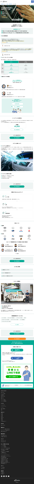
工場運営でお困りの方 (4, 436)
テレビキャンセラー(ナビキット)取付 (6, 321)
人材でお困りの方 (3, 435)
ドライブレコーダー (3, 406)
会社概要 (2, 472)
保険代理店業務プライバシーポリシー (6, 456)
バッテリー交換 (3, 317)
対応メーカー (2, 398)
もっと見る (17, 324)
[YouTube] (8, 476)
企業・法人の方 (3, 425)
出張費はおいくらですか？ (6, 269)
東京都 (2, 413)
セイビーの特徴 (3, 393)
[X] (4, 476)
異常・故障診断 (3, 408)
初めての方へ (2, 392)
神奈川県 (2, 417)
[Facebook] (6, 476)
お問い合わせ (2, 468)
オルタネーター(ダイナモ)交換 (5, 319)
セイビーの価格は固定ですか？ (6, 272)
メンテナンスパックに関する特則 (5, 448)
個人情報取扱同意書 (3, 457)
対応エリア (2, 397)
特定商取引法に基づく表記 (4, 458)
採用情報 (2, 473)
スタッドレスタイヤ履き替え (11, 317)
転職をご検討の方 (3, 431)
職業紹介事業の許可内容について (5, 462)
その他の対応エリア (3, 421)
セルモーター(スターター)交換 (14, 319)
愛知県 (2, 418)
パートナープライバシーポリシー (5, 454)
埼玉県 (2, 416)
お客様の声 (2, 394)
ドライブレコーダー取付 (19, 317)
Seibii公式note (3, 441)
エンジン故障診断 (22, 319)
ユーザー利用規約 (3, 445)
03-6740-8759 (17, 103)
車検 (24, 317)
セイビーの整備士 (3, 399)
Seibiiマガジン (3, 440)
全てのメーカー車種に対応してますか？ (7, 275)
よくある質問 (2, 467)
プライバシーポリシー (4, 453)
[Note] (1, 476)
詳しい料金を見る (17, 129)
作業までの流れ (3, 396)
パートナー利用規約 (3, 446)
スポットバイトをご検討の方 (5, 430)
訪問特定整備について (4, 463)
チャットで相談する (17, 106)
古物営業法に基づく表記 (4, 459)
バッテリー (2, 407)
